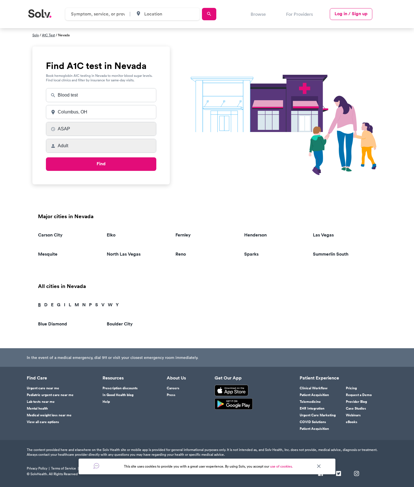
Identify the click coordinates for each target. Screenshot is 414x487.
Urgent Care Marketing (318, 415)
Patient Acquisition (314, 394)
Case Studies (356, 408)
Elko (111, 235)
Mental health (37, 408)
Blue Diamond (52, 324)
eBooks (351, 422)
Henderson (255, 235)
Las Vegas (323, 235)
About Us (176, 378)
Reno (180, 254)
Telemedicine (310, 401)
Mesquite (47, 254)
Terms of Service (63, 468)
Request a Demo (359, 394)
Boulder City (120, 324)
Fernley (183, 235)
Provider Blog (356, 401)
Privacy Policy (37, 468)
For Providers (299, 14)
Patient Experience (319, 378)
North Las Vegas (124, 254)
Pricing (351, 388)
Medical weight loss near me (49, 415)
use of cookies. (281, 466)
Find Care (37, 378)
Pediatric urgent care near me (50, 394)
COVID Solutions (313, 422)
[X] (338, 474)
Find (101, 164)
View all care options (43, 422)
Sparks (251, 254)
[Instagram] (356, 474)
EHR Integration (312, 408)
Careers (173, 388)
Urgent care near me (43, 388)
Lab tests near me (41, 401)
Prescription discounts (120, 388)
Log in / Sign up (351, 14)
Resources (113, 378)
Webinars (353, 415)
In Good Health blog (118, 394)
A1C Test (48, 35)
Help (106, 401)
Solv (35, 35)
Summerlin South (330, 254)
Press (171, 394)
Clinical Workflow (314, 388)
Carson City (50, 235)
